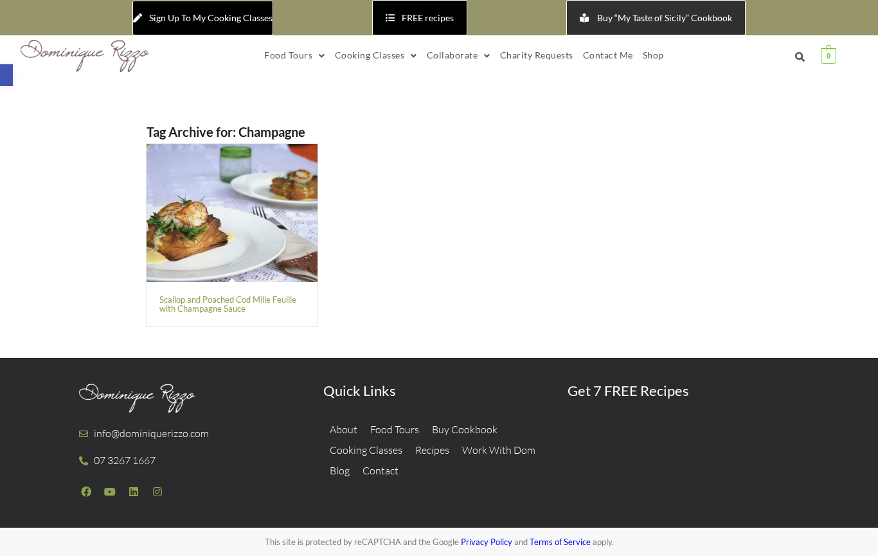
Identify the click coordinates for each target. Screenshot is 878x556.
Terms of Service (560, 542)
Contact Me (608, 54)
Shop (653, 54)
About (343, 429)
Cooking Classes (370, 54)
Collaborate (452, 54)
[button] (6, 75)
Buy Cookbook (464, 429)
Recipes (432, 450)
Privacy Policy (486, 542)
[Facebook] (86, 491)
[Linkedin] (133, 491)
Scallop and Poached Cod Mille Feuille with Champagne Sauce (227, 304)
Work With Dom (498, 450)
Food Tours (288, 54)
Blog (340, 470)
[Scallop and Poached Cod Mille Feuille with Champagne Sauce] (232, 213)
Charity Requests (536, 54)
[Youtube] (110, 491)
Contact (381, 470)
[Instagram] (157, 491)
